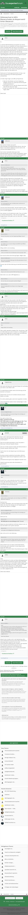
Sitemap (7, 901)
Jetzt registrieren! (14, 743)
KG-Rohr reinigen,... (9, 862)
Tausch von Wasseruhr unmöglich (12, 852)
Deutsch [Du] (19, 898)
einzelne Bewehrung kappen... (12, 778)
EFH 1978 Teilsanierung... (10, 791)
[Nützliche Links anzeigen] (26, 14)
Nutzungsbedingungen (20, 901)
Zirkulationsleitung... (9, 876)
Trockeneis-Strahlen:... (10, 754)
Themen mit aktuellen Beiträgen (16, 10)
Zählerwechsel (5, 715)
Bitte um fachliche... (9, 859)
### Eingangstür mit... (10, 782)
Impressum (12, 901)
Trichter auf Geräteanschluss (11, 883)
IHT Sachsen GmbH (9, 764)
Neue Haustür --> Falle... (10, 808)
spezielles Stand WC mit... (11, 869)
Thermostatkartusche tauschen (12, 750)
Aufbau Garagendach (9, 768)
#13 (26, 552)
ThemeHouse (18, 909)
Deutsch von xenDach (20, 908)
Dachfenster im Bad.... (10, 775)
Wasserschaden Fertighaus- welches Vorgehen (12, 689)
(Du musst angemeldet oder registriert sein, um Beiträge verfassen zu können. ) (14, 667)
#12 (26, 489)
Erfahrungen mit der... (10, 819)
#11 (26, 468)
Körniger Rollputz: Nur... (10, 757)
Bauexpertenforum (10, 898)
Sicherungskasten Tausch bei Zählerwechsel (12, 706)
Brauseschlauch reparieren (11, 873)
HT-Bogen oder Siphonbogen (11, 887)
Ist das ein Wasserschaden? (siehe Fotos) (11, 697)
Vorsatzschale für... (9, 815)
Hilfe (4, 901)
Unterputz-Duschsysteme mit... (12, 855)
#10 (26, 430)
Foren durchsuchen (5, 10)
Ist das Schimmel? (9, 761)
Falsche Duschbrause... (10, 880)
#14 (26, 616)
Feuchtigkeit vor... (9, 848)
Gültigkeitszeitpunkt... (10, 771)
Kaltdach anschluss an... (10, 822)
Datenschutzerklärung (13, 904)
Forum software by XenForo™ (9, 908)
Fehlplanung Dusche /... (10, 866)
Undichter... (7, 794)
